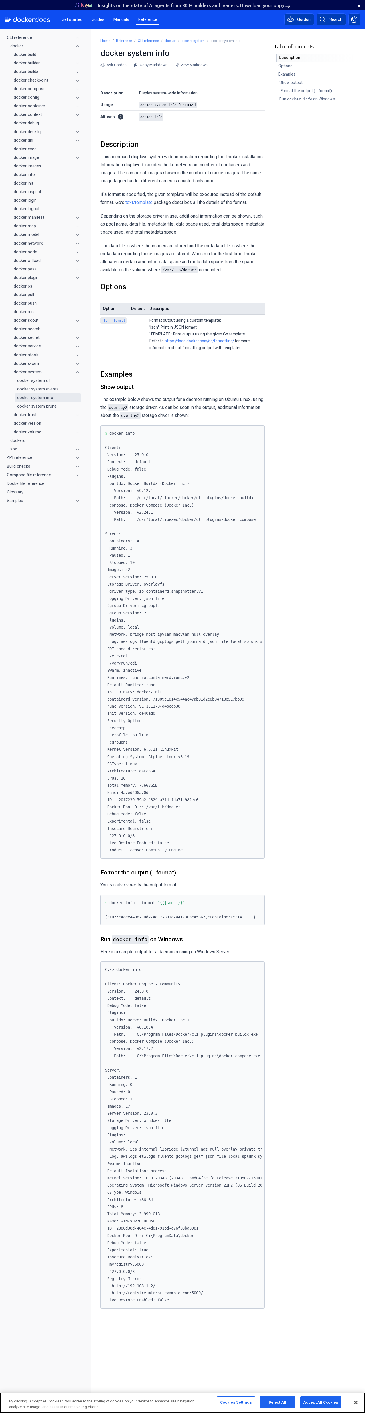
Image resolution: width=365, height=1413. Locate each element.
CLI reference (19, 37)
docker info (24, 174)
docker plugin (26, 277)
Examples (116, 374)
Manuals (121, 19)
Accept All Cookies (320, 1402)
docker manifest (29, 217)
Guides (98, 19)
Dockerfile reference (25, 483)
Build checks (18, 466)
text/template (139, 202)
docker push (25, 303)
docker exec (25, 148)
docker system (28, 371)
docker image (26, 157)
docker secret (27, 337)
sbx (13, 449)
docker (16, 45)
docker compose (30, 88)
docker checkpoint (31, 80)
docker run (24, 312)
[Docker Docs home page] (27, 19)
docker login (25, 200)
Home (105, 41)
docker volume (27, 432)
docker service (27, 346)
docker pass (25, 269)
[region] (182, 1403)
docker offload (27, 260)
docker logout (27, 209)
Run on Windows (141, 939)
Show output (117, 387)
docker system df (33, 380)
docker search (27, 329)
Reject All (277, 1402)
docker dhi (23, 140)
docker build (25, 54)
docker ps (23, 286)
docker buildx (26, 71)
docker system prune (37, 406)
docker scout (26, 320)
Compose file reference (29, 474)
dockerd (17, 440)
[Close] (356, 1402)
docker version (27, 423)
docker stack (26, 354)
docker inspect (27, 191)
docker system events (38, 389)
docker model (26, 234)
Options (113, 286)
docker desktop (28, 131)
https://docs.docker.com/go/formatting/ (199, 341)
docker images (27, 166)
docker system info (35, 397)
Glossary (15, 492)
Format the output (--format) (138, 872)
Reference (147, 19)
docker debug (26, 123)
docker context (28, 114)
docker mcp (25, 226)
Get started (72, 19)
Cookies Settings (236, 1402)
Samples (15, 500)
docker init (23, 183)
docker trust (25, 414)
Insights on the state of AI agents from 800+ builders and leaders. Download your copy (191, 5)
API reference (19, 457)
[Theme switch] (354, 19)
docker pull (24, 294)
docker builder (27, 63)
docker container (29, 106)
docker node (25, 251)
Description (119, 144)
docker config (26, 97)
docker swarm (27, 363)
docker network (28, 243)
